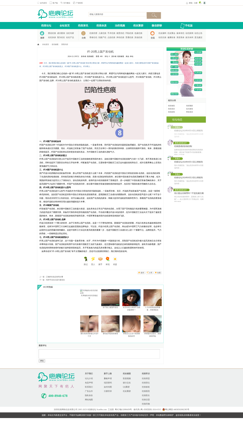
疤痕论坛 (46, 25)
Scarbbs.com (102, 409)
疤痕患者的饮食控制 (183, 146)
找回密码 (108, 383)
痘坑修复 (55, 44)
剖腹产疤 (102, 37)
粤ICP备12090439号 (123, 409)
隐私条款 (89, 395)
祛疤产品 (70, 37)
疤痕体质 (101, 25)
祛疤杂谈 (52, 37)
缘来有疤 (180, 33)
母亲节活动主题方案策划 (55, 280)
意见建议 (198, 37)
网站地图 (89, 400)
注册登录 (108, 391)
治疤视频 (120, 25)
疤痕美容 (171, 109)
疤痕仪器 (146, 400)
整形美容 (189, 112)
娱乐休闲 (189, 37)
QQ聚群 (126, 387)
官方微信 (66, 3)
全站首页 (65, 25)
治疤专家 (70, 33)
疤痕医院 (146, 391)
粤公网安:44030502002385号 (177, 409)
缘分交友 (127, 383)
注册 (195, 3)
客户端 (55, 3)
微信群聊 (157, 25)
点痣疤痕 (111, 37)
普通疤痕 (129, 37)
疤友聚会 (171, 33)
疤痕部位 (146, 383)
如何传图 (108, 387)
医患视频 (127, 378)
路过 (86, 264)
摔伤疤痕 (120, 37)
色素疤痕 (138, 33)
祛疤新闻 (189, 33)
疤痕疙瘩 (93, 33)
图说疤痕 (52, 33)
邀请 (142, 273)
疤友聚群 (138, 25)
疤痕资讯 (83, 25)
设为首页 (43, 3)
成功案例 (61, 33)
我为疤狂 (61, 37)
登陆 (190, 3)
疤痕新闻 (171, 112)
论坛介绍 (89, 378)
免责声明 (89, 383)
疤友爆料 (162, 33)
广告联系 (79, 3)
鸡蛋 (115, 264)
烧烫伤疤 (120, 33)
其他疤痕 (138, 37)
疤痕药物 (146, 404)
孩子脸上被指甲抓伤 (110, 307)
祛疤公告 (198, 33)
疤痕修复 (90, 56)
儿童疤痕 (102, 33)
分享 (150, 273)
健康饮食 (171, 37)
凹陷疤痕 (129, 33)
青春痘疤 (93, 37)
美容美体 (180, 37)
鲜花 (108, 264)
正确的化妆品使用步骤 (54, 277)
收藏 (159, 273)
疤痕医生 (146, 395)
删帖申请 (108, 378)
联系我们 (89, 387)
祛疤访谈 (162, 37)
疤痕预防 (189, 106)
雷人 (93, 264)
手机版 (189, 25)
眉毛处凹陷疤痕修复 (110, 334)
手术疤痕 (111, 33)
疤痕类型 (146, 378)
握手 (100, 264)
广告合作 (89, 391)
